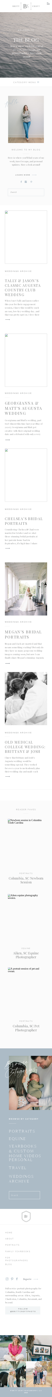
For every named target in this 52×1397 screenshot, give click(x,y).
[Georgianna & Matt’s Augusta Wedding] (26, 360)
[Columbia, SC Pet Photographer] (26, 991)
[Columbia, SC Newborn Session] (26, 843)
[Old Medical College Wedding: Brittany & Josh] (26, 698)
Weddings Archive (18, 271)
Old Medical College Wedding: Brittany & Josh (25, 747)
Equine (26, 948)
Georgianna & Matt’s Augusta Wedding (23, 408)
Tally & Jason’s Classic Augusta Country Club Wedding (23, 287)
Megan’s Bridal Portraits (23, 634)
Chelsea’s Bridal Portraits (24, 521)
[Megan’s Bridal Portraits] (26, 588)
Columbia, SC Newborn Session (26, 880)
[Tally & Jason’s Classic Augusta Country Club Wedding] (26, 237)
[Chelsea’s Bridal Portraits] (26, 475)
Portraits (26, 873)
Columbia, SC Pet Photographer (26, 1028)
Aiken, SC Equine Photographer (26, 955)
